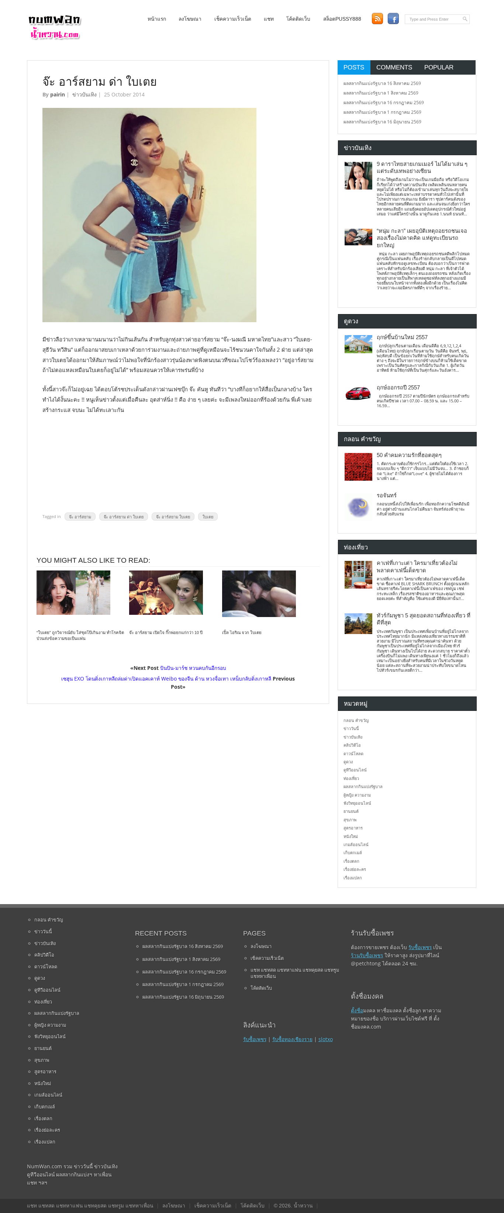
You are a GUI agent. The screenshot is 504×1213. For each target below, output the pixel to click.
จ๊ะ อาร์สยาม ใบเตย (173, 516)
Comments (394, 67)
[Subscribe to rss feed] (377, 18)
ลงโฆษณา (190, 19)
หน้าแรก (157, 19)
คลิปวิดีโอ (352, 745)
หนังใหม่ (351, 836)
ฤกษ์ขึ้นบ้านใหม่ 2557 (402, 337)
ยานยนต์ (351, 811)
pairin (57, 94)
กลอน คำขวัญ (356, 720)
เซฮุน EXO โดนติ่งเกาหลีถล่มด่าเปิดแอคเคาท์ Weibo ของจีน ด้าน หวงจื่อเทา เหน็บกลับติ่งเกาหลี (166, 678)
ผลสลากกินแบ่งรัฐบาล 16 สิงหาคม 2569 (382, 83)
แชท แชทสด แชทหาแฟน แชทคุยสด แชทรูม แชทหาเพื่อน (295, 973)
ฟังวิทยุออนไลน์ (357, 803)
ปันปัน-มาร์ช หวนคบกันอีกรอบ (193, 667)
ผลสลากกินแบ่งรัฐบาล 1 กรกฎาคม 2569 (382, 112)
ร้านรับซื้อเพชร (367, 955)
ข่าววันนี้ (351, 728)
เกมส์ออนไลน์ (356, 844)
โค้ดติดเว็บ (298, 19)
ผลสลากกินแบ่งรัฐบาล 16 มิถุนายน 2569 (382, 122)
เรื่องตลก (351, 861)
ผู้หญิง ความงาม (357, 795)
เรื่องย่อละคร (355, 869)
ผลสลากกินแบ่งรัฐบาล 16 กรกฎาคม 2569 (384, 102)
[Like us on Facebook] (393, 18)
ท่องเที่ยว (351, 778)
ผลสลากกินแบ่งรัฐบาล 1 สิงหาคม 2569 (381, 93)
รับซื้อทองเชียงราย (292, 1039)
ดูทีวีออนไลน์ (355, 770)
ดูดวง (348, 761)
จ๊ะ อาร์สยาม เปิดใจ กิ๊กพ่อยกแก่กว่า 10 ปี (166, 632)
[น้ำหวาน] (54, 38)
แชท (269, 19)
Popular (438, 67)
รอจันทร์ (387, 495)
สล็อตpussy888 (342, 19)
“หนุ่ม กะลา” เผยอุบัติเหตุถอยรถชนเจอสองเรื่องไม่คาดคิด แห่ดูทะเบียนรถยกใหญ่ (422, 238)
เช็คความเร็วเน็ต (232, 19)
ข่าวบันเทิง (84, 94)
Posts (354, 67)
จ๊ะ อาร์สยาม (80, 516)
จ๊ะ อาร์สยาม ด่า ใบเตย (124, 516)
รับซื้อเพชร (254, 1039)
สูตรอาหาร (353, 828)
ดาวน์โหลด (353, 753)
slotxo (325, 1039)
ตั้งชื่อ (357, 1010)
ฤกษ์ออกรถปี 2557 (398, 388)
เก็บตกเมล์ (353, 852)
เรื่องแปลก (353, 877)
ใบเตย (208, 516)
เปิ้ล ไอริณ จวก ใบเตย (242, 632)
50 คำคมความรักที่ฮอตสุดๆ (409, 455)
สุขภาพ (350, 819)
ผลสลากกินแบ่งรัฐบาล (363, 786)
